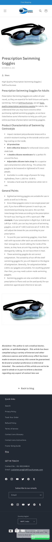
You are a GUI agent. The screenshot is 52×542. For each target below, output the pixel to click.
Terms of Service (11, 429)
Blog (7, 451)
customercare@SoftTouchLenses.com (27, 469)
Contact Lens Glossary (14, 434)
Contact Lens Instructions (15, 440)
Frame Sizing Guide (13, 446)
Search (8, 406)
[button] (5, 11)
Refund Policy (10, 423)
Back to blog (27, 388)
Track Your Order (12, 417)
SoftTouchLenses (25, 103)
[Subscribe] (40, 495)
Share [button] (7, 75)
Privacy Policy (10, 411)
